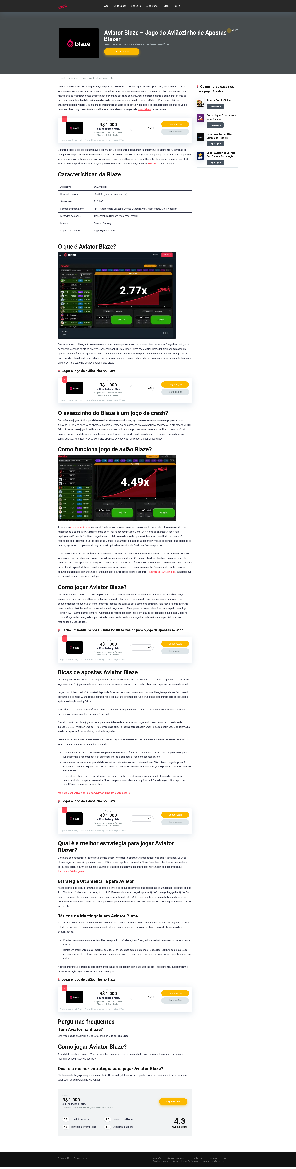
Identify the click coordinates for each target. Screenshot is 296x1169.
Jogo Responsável (160, 1161)
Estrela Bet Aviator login (162, 571)
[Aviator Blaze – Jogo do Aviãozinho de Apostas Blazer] (74, 133)
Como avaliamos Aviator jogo (185, 1161)
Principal (61, 78)
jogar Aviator (144, 109)
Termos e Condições (218, 1158)
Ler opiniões (175, 131)
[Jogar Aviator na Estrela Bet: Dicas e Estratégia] (200, 158)
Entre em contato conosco (214, 1161)
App (106, 5)
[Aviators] (63, 5)
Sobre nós (157, 1158)
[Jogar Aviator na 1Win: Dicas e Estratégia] (200, 140)
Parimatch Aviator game (71, 871)
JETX (178, 5)
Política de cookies (197, 1158)
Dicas (167, 5)
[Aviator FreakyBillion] (200, 106)
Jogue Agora (122, 51)
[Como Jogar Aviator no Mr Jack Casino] (200, 121)
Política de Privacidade (175, 1158)
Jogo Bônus (152, 5)
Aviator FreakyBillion (219, 100)
